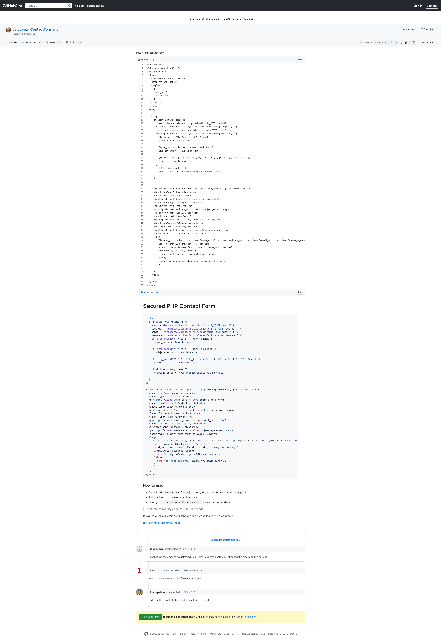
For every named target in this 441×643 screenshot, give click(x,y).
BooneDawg (156, 548)
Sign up (432, 5)
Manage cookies (250, 633)
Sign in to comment (246, 616)
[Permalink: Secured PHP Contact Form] (140, 306)
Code (14, 42)
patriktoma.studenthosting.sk (162, 522)
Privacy (184, 633)
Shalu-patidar (157, 592)
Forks (75, 42)
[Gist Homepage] (13, 6)
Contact (235, 633)
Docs (226, 633)
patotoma (20, 29)
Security (194, 633)
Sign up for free (151, 616)
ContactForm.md (44, 29)
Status (204, 633)
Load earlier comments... (225, 539)
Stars (54, 42)
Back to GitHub (95, 5)
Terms (174, 633)
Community (215, 633)
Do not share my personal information (279, 633)
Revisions (32, 42)
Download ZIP (426, 42)
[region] (220, 175)
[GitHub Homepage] (146, 634)
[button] (407, 42)
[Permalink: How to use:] (140, 485)
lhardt (152, 570)
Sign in (417, 5)
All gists (79, 5)
